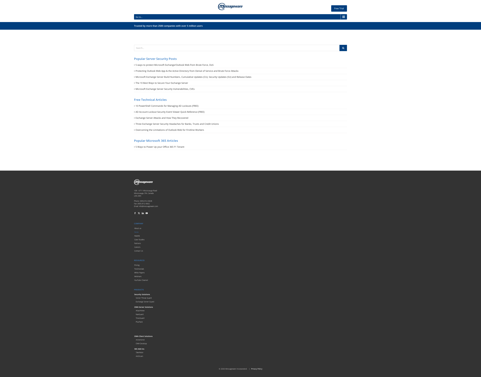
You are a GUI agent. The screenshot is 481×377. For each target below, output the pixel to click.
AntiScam (139, 356)
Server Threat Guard (144, 298)
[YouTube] (147, 213)
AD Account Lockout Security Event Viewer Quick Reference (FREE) (170, 111)
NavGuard (139, 314)
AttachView (140, 310)
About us (137, 228)
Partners (137, 243)
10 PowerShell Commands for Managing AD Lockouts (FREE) (167, 105)
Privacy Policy (256, 369)
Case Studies (139, 239)
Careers (137, 247)
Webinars (138, 276)
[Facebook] (135, 213)
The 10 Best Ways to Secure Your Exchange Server (162, 82)
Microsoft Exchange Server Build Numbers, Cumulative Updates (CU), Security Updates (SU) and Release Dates (193, 76)
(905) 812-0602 (144, 203)
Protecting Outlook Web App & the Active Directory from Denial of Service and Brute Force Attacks (187, 70)
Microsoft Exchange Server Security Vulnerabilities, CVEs (165, 88)
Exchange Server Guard (145, 301)
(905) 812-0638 (146, 201)
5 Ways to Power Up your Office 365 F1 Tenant (160, 146)
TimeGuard (140, 318)
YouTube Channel (141, 280)
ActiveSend (140, 340)
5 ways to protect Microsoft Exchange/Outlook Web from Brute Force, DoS (175, 64)
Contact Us (138, 251)
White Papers (139, 272)
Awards (137, 236)
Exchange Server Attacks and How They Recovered (162, 117)
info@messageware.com (148, 206)
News (136, 232)
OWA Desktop (141, 343)
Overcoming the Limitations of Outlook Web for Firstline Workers (170, 129)
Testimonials (139, 269)
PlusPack (139, 322)
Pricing (136, 265)
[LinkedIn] (143, 213)
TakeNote (139, 352)
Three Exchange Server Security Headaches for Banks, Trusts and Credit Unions (177, 123)
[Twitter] (139, 213)
